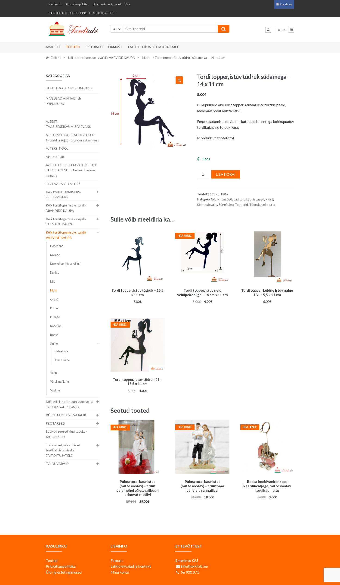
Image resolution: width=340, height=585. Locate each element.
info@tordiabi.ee (194, 566)
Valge (54, 373)
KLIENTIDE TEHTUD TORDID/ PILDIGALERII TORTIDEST (81, 13)
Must (146, 57)
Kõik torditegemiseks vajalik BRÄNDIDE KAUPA (66, 208)
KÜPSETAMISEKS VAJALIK (66, 415)
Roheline (56, 326)
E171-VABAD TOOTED (63, 184)
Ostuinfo (94, 47)
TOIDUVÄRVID (57, 464)
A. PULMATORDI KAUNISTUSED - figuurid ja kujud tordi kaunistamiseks (72, 137)
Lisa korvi (225, 174)
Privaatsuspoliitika (77, 4)
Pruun (54, 308)
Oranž (54, 299)
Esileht (56, 57)
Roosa (54, 335)
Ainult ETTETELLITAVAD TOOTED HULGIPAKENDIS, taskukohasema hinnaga (72, 170)
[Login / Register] (268, 30)
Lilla (52, 281)
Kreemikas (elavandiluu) (65, 264)
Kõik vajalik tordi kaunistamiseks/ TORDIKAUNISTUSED (69, 404)
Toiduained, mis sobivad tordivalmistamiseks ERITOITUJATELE (63, 450)
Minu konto (55, 4)
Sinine (54, 343)
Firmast (115, 47)
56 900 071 (190, 572)
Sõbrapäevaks (207, 204)
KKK (127, 4)
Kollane (55, 255)
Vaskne (55, 390)
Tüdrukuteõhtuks (262, 204)
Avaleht (53, 47)
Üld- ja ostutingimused (107, 4)
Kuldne (54, 272)
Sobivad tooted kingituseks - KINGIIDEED (66, 434)
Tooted (73, 47)
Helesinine (61, 351)
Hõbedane (56, 246)
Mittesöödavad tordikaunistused (240, 199)
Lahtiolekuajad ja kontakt (153, 47)
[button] (179, 80)
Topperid (241, 204)
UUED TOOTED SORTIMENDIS (69, 88)
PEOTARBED (55, 423)
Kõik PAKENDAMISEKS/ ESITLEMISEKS (63, 194)
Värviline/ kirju (59, 381)
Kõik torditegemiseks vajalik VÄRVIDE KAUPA (101, 57)
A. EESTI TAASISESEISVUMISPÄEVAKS (68, 124)
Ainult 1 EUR (55, 157)
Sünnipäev (226, 204)
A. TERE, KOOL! (58, 148)
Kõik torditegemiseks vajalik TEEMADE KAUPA (66, 221)
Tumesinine (62, 360)
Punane (55, 317)
